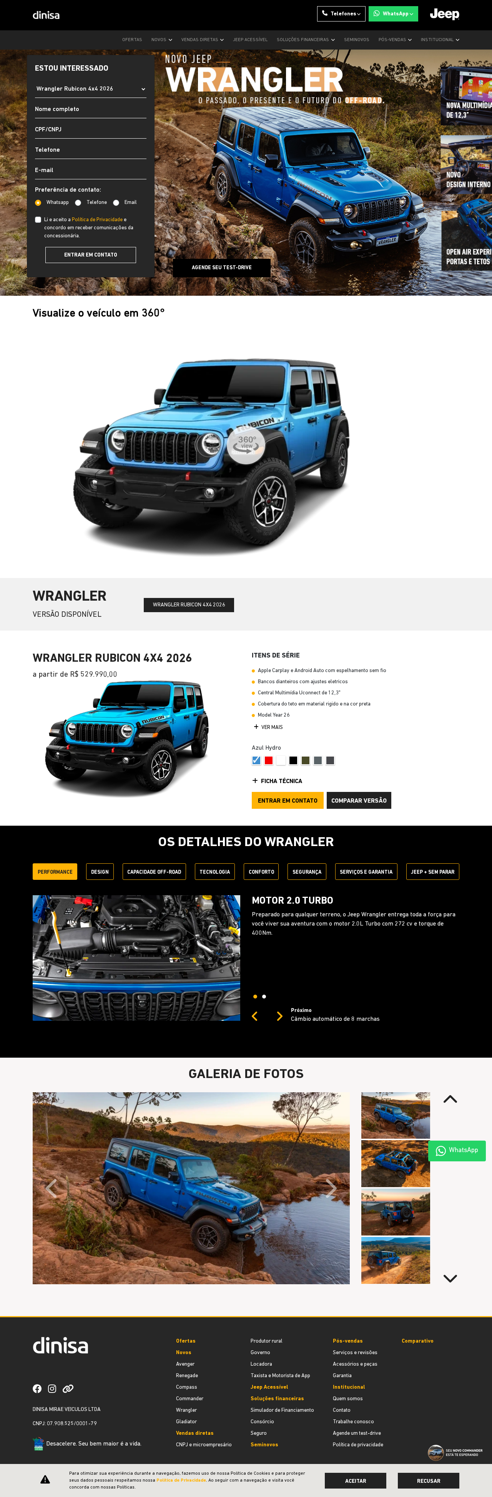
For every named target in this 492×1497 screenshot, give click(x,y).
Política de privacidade (358, 1445)
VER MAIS (271, 727)
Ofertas (132, 40)
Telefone (96, 202)
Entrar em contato (90, 255)
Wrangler (186, 1410)
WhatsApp (396, 14)
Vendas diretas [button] (200, 40)
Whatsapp (58, 202)
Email (131, 202)
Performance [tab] (55, 872)
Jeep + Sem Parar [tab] (432, 872)
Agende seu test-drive (222, 267)
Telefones (343, 14)
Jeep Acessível (250, 40)
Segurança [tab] (307, 872)
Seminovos (356, 40)
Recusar (428, 1481)
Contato (342, 1410)
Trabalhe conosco (353, 1422)
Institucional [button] (438, 40)
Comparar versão (359, 801)
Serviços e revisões (355, 1353)
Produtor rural (267, 1341)
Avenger (185, 1364)
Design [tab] (100, 872)
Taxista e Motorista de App (280, 1376)
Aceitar (355, 1481)
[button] (255, 1017)
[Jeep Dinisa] (46, 15)
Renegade (187, 1376)
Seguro (259, 1433)
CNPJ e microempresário (204, 1445)
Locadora (261, 1364)
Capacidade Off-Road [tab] (154, 872)
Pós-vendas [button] (393, 40)
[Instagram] (55, 1388)
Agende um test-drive (357, 1433)
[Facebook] (40, 1388)
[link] (71, 1388)
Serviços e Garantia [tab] (366, 872)
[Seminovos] (83, 1388)
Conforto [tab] (261, 872)
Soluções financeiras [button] (303, 40)
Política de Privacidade (97, 220)
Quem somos (348, 1399)
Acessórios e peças (355, 1364)
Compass (186, 1387)
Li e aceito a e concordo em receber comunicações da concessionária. (88, 228)
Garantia (342, 1376)
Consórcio (262, 1422)
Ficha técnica (281, 781)
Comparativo (418, 1341)
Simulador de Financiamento (282, 1410)
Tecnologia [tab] (214, 872)
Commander (189, 1399)
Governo (260, 1353)
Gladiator (186, 1422)
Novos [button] (159, 40)
